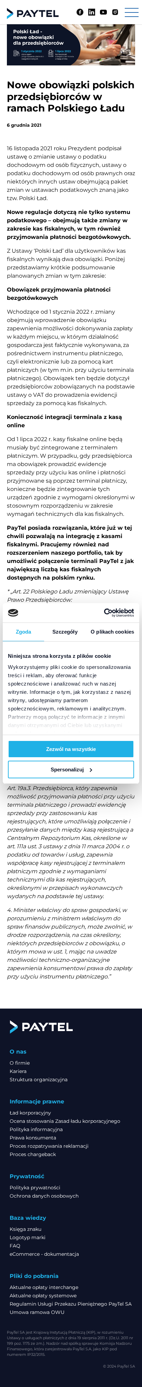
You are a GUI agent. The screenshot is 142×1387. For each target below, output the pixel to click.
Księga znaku (25, 1229)
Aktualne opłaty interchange (44, 1287)
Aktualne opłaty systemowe (43, 1295)
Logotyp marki (27, 1237)
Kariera (18, 1071)
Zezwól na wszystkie (71, 749)
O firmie (20, 1063)
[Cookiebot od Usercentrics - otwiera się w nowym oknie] (104, 612)
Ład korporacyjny (30, 1113)
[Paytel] (33, 13)
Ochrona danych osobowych (44, 1196)
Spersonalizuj (67, 769)
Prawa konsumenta (33, 1138)
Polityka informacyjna (36, 1129)
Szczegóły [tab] (65, 632)
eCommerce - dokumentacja (44, 1254)
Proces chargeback (33, 1154)
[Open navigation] (131, 12)
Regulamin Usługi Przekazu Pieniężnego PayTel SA (71, 1304)
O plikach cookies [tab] (112, 632)
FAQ (15, 1246)
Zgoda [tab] (23, 632)
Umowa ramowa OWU (37, 1312)
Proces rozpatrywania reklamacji (49, 1146)
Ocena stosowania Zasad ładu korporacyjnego (65, 1121)
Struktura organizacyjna (39, 1079)
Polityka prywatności (35, 1187)
